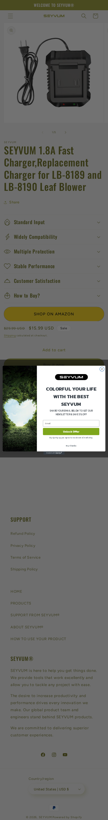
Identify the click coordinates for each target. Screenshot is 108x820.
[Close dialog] (102, 368)
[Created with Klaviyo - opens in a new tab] (54, 453)
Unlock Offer (71, 431)
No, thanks (71, 445)
